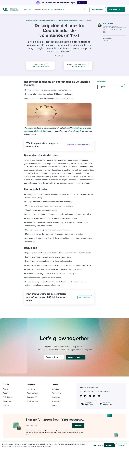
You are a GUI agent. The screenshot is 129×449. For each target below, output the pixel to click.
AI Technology (8, 397)
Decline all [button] (121, 445)
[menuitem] (26, 9)
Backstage (56, 397)
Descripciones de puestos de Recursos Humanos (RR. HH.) (65, 20)
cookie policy (47, 446)
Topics (26, 9)
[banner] (59, 145)
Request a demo (98, 10)
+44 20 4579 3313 (103, 391)
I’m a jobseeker (56, 9)
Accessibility (56, 401)
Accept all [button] (109, 445)
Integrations (7, 401)
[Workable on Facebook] (85, 397)
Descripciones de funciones (35, 20)
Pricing (5, 389)
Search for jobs (32, 401)
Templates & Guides (40, 9)
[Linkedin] (104, 32)
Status (54, 405)
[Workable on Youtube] (90, 397)
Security (6, 405)
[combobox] (85, 9)
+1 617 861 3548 (92, 387)
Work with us (56, 393)
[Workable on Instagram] (98, 397)
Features (6, 393)
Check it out (82, 3)
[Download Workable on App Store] (88, 403)
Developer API (32, 397)
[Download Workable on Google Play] (106, 403)
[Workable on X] (94, 397)
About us (55, 389)
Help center (31, 389)
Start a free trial (114, 9)
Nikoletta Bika (108, 23)
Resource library (32, 393)
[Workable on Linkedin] (81, 397)
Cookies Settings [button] (97, 445)
